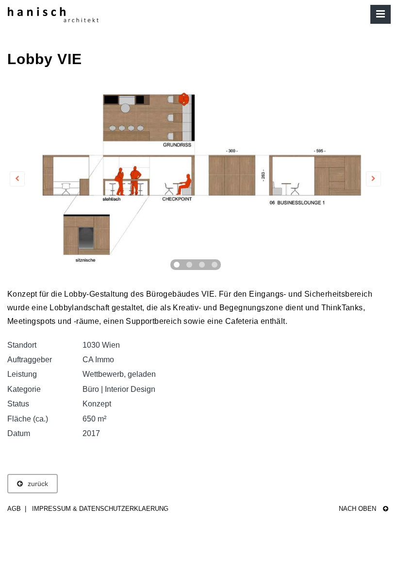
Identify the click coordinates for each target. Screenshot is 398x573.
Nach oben (358, 508)
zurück (38, 484)
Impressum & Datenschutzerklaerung (100, 508)
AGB (14, 508)
